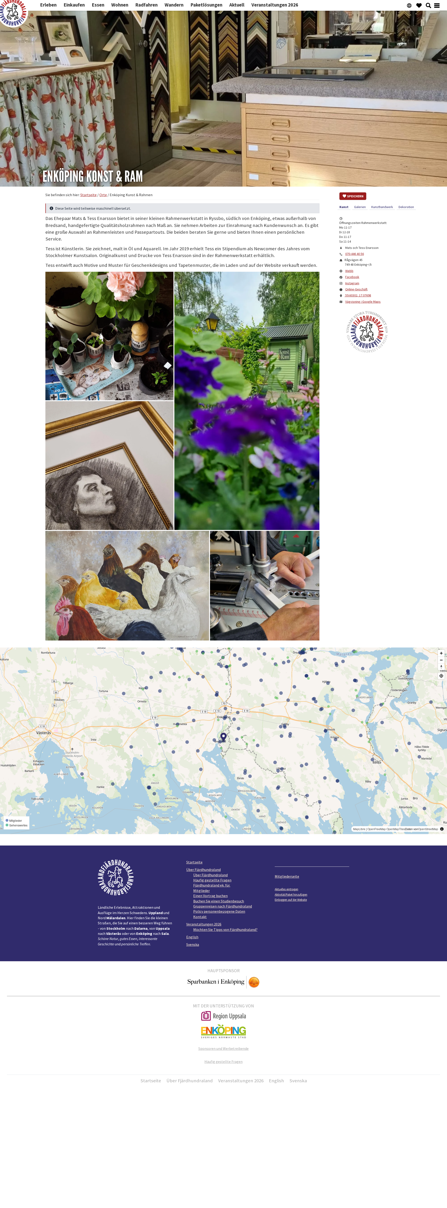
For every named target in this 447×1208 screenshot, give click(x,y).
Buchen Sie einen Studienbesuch (218, 901)
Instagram (352, 283)
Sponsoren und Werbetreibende (223, 1048)
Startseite (194, 862)
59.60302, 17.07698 (358, 295)
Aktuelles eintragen (286, 889)
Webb (349, 271)
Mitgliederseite (287, 876)
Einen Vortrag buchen (210, 895)
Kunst (344, 207)
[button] (109, 336)
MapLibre (359, 829)
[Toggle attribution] (442, 829)
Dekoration (406, 207)
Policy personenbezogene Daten (219, 911)
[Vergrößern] (441, 653)
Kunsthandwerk (382, 207)
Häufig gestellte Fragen (212, 880)
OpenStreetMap (428, 829)
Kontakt (200, 916)
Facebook (352, 277)
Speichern (355, 196)
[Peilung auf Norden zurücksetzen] (441, 666)
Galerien (360, 207)
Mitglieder (201, 890)
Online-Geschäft (356, 289)
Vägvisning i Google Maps (363, 301)
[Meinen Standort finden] (441, 675)
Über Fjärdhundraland (203, 869)
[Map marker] (223, 737)
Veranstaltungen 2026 (203, 924)
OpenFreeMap (376, 829)
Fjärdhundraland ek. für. (211, 885)
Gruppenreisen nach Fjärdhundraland (222, 906)
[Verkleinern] (441, 660)
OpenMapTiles (395, 829)
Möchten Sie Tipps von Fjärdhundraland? (225, 929)
